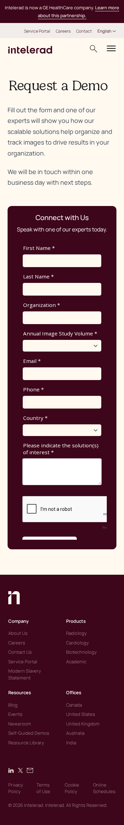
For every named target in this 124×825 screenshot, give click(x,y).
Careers (63, 31)
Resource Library (26, 743)
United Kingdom (83, 724)
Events (15, 714)
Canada (74, 705)
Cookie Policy (72, 788)
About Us (18, 633)
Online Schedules (104, 788)
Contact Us (20, 652)
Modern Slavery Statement (24, 674)
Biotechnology (81, 652)
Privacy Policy (15, 788)
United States (80, 714)
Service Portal (37, 31)
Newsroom (19, 724)
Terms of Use (43, 788)
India (71, 743)
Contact (84, 31)
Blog (13, 705)
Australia (75, 733)
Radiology (76, 633)
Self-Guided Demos (28, 733)
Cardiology (77, 643)
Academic (76, 661)
